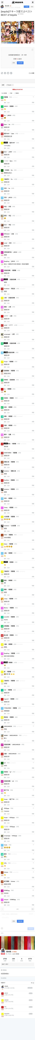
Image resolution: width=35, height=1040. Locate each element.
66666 (6, 735)
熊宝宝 (6, 717)
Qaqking (6, 261)
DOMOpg (7, 890)
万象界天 (6, 179)
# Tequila (10, 85)
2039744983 (7, 452)
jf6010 (6, 106)
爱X (5, 352)
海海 (5, 307)
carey (5, 598)
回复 (33, 102)
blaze (5, 544)
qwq (5, 662)
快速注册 (20, 921)
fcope (6, 361)
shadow (6, 471)
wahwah (6, 1000)
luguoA (6, 699)
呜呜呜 (6, 379)
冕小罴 (6, 635)
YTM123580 (7, 708)
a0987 (6, 142)
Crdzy (6, 507)
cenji (5, 243)
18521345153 (8, 726)
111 (5, 690)
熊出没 (6, 279)
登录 (14, 62)
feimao (6, 872)
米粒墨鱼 (6, 626)
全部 (3, 85)
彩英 (5, 215)
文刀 (5, 152)
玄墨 (5, 425)
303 (5, 1006)
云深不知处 (7, 443)
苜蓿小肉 (6, 462)
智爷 (5, 434)
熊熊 (5, 589)
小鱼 (5, 553)
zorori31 (6, 617)
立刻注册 (20, 62)
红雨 (5, 407)
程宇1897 (6, 133)
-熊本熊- (8, 952)
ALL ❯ (32, 982)
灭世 (5, 188)
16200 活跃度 (15, 954)
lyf (5, 763)
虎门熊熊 (6, 881)
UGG (5, 535)
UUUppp (6, 808)
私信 (32, 6)
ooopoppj (7, 334)
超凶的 (6, 343)
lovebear (6, 288)
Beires (6, 608)
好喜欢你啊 (7, 270)
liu (5, 115)
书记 (5, 206)
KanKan (6, 480)
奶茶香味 (6, 370)
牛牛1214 (6, 234)
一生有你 (6, 170)
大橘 (5, 644)
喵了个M (6, 790)
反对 (8, 102)
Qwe (5, 124)
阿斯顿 (6, 97)
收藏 (32, 73)
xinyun (6, 899)
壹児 (5, 854)
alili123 (6, 993)
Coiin (5, 845)
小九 (5, 863)
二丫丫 (6, 316)
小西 (5, 297)
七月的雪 (6, 516)
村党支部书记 (8, 252)
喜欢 (5, 102)
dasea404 (6, 1013)
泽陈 (5, 416)
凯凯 (5, 580)
